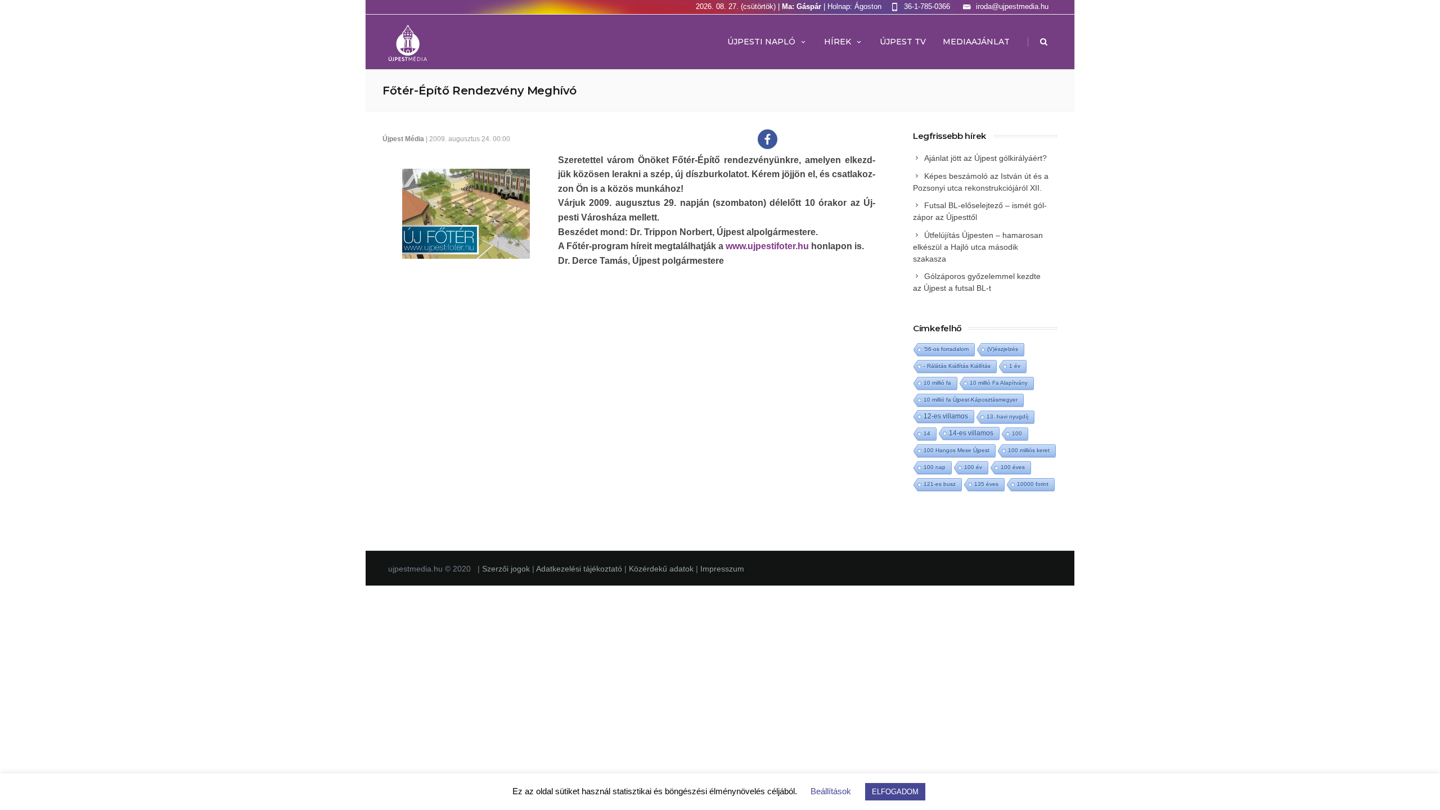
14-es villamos (971, 433)
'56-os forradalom (946, 349)
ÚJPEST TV (903, 42)
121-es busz (940, 484)
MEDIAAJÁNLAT (976, 42)
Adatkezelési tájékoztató (580, 568)
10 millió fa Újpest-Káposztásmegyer (971, 400)
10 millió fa (937, 383)
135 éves (986, 484)
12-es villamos (946, 416)
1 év (1014, 366)
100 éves (1013, 467)
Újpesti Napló (761, 42)
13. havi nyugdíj (1007, 416)
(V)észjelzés (1002, 349)
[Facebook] (767, 139)
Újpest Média (403, 139)
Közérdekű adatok (661, 568)
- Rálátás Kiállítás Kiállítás (957, 366)
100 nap (935, 467)
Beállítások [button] (831, 791)
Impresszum (722, 568)
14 (927, 433)
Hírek (837, 42)
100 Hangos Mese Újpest (956, 450)
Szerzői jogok (507, 568)
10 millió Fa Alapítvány (999, 383)
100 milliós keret (1029, 450)
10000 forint (1032, 484)
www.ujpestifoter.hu (767, 246)
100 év (973, 467)
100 (1017, 433)
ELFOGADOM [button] (895, 792)
